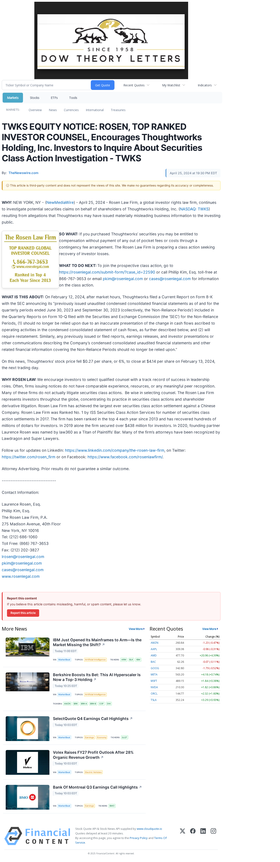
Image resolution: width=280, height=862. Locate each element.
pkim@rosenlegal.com (123, 278)
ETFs (54, 98)
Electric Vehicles (93, 772)
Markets (13, 98)
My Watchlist (171, 85)
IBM (138, 659)
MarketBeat (64, 659)
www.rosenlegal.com (21, 576)
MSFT (154, 681)
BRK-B (93, 703)
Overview (35, 110)
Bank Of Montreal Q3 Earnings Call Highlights (97, 787)
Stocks (34, 98)
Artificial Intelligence (95, 659)
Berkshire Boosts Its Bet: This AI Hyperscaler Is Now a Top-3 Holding (97, 677)
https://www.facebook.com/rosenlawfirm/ (125, 457)
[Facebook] (192, 836)
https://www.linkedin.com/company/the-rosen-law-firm (114, 450)
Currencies (71, 110)
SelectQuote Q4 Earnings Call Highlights (93, 718)
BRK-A (84, 703)
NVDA (154, 687)
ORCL (154, 693)
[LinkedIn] (203, 836)
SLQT (124, 737)
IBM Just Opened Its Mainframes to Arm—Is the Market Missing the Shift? (97, 642)
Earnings (89, 737)
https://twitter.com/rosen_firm (28, 457)
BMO (112, 806)
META (154, 674)
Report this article (23, 613)
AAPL (154, 649)
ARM (123, 659)
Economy (101, 737)
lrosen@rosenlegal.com (23, 556)
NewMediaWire (60, 202)
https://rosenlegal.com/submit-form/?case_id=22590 (107, 272)
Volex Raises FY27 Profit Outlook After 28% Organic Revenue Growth (93, 755)
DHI (109, 703)
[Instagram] (213, 836)
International (95, 110)
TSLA (154, 700)
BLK (131, 659)
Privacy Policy (139, 838)
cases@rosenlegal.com (170, 278)
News (53, 110)
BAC (153, 662)
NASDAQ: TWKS (194, 209)
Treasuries (118, 110)
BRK (76, 703)
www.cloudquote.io (149, 829)
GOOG (155, 668)
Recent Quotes (134, 85)
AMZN (67, 703)
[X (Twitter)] (182, 836)
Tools (73, 98)
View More (136, 629)
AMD (154, 655)
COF (101, 703)
